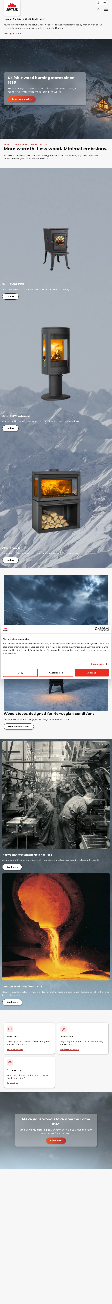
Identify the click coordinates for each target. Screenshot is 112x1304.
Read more (12, 867)
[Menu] (105, 9)
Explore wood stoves (19, 726)
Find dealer (56, 1140)
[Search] (98, 9)
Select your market (22, 99)
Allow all (91, 672)
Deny (20, 672)
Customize (54, 672)
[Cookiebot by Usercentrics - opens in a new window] (97, 629)
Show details (97, 664)
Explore (10, 296)
